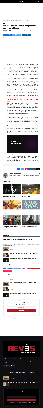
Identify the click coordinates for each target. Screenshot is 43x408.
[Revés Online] (21, 1)
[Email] (4, 75)
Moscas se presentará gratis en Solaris (30, 226)
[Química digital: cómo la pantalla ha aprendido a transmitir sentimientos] (6, 255)
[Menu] (4, 2)
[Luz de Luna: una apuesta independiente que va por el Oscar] (21, 49)
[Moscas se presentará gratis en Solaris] (31, 220)
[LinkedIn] (4, 71)
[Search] (38, 2)
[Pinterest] (4, 73)
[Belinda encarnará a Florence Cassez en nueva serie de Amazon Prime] (12, 189)
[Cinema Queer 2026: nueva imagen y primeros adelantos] (31, 205)
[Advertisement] (21, 11)
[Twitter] (4, 68)
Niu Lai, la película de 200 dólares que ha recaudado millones (11, 211)
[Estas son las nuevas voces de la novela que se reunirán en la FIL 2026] (6, 249)
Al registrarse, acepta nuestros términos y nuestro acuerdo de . (22, 313)
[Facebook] (4, 66)
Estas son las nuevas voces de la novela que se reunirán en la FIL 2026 (23, 248)
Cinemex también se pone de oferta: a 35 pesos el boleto (11, 227)
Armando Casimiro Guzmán (10, 30)
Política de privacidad (32, 313)
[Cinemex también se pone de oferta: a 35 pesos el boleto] (12, 220)
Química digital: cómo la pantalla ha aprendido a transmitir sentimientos (23, 253)
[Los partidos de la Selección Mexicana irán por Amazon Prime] (31, 189)
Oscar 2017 (15, 165)
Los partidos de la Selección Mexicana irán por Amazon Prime (30, 196)
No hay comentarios (34, 30)
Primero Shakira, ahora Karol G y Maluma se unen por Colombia (17, 239)
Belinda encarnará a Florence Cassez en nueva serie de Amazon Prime (11, 196)
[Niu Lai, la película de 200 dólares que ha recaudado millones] (12, 205)
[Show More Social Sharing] (32, 35)
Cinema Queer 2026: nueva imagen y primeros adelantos (29, 211)
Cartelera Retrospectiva (8, 165)
